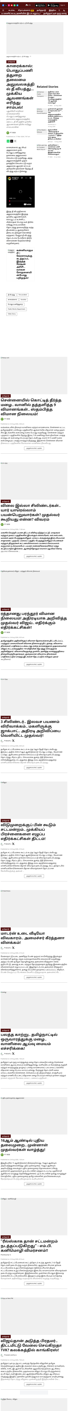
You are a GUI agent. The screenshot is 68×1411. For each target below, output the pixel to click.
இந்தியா (53, 10)
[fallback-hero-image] (42, 94)
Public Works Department (16, 309)
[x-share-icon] (11, 142)
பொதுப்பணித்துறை (15, 304)
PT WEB (13, 133)
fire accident (23, 295)
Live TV (28, 5)
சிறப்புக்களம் (24, 10)
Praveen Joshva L (10, 1355)
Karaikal (23, 300)
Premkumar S (6, 1255)
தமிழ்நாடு (41, 10)
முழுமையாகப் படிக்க (34, 448)
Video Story (12, 314)
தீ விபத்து (11, 295)
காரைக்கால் (12, 300)
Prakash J (7, 741)
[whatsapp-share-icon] (8, 142)
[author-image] (7, 132)
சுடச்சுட (11, 10)
